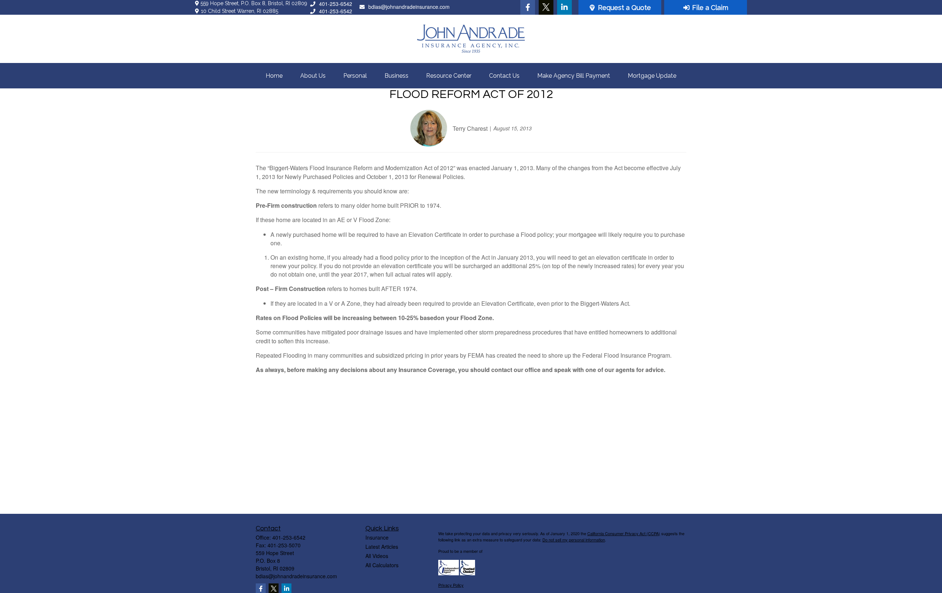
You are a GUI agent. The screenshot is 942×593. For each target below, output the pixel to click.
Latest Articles (381, 546)
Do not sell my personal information (573, 540)
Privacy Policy (451, 585)
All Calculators (382, 565)
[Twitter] (546, 7)
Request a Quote (624, 7)
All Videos (376, 555)
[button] (274, 76)
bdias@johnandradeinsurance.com (409, 6)
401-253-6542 (335, 3)
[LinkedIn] (564, 7)
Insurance (377, 537)
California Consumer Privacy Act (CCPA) (623, 533)
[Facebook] (527, 7)
